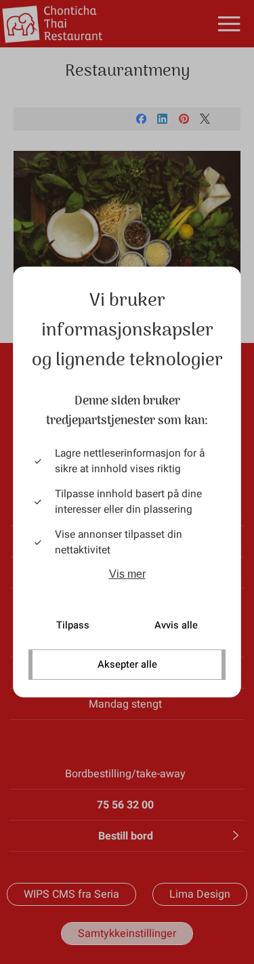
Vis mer (127, 574)
